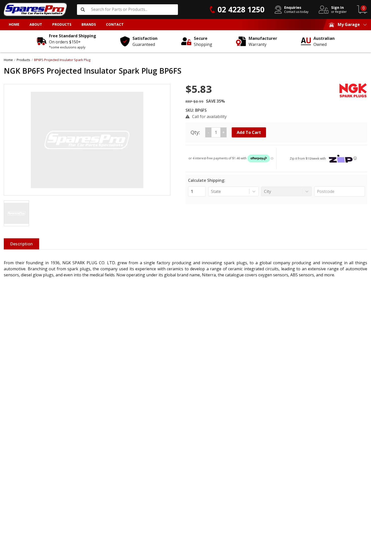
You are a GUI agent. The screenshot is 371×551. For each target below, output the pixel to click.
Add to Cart (249, 132)
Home (8, 59)
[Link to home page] (35, 9)
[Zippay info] (355, 158)
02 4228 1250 (241, 9)
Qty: (208, 132)
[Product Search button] (83, 9)
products (23, 59)
